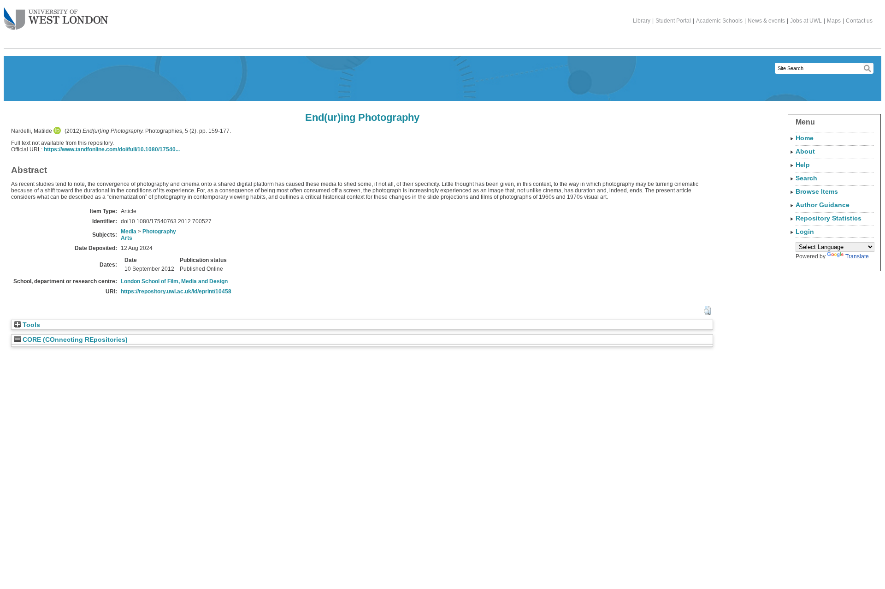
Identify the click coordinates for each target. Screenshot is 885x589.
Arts (126, 238)
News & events (766, 21)
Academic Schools (719, 21)
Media (128, 231)
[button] (707, 310)
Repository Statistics (828, 218)
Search (806, 178)
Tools (30, 324)
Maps (834, 21)
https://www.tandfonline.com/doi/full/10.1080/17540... (112, 149)
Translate (857, 256)
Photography (159, 231)
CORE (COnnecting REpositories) (74, 339)
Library (641, 21)
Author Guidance (823, 204)
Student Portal (673, 21)
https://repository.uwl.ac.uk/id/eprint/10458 (176, 291)
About (805, 151)
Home (805, 138)
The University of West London (56, 19)
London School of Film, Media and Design (174, 281)
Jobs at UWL (806, 21)
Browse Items (817, 191)
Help (803, 164)
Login (805, 231)
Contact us (859, 21)
